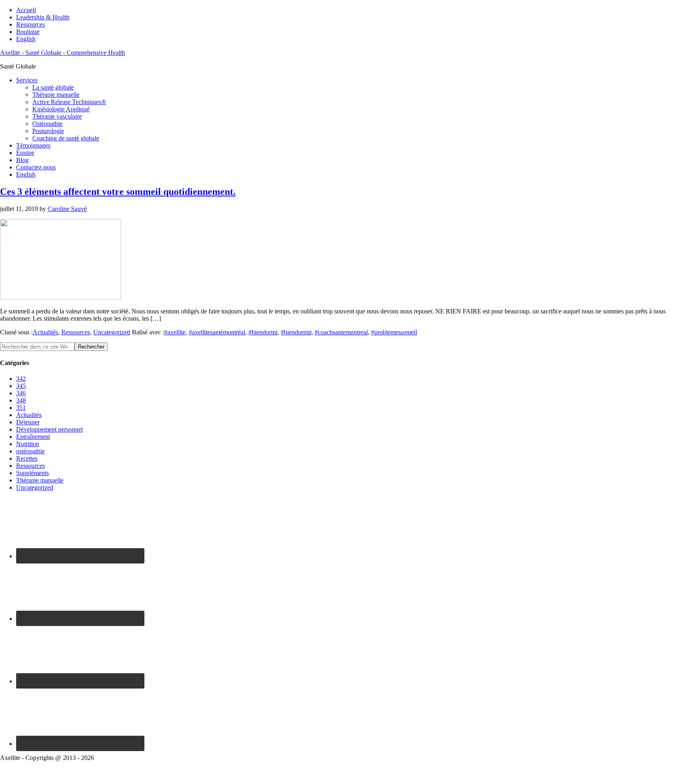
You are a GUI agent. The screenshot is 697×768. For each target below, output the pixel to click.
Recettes (27, 458)
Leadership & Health (42, 17)
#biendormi (263, 332)
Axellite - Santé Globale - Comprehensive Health (62, 52)
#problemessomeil (394, 332)
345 (21, 385)
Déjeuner (28, 422)
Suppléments (32, 473)
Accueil (26, 9)
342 (21, 378)
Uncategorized (111, 332)
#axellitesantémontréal (217, 332)
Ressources (30, 24)
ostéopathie (30, 451)
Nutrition (27, 443)
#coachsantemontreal (341, 332)
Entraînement (33, 436)
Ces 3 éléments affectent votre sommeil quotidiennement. (118, 191)
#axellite (175, 332)
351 (21, 407)
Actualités (45, 332)
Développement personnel (49, 429)
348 (21, 400)
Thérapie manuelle (39, 480)
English (25, 38)
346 (21, 393)
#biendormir (296, 332)
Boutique (28, 31)
